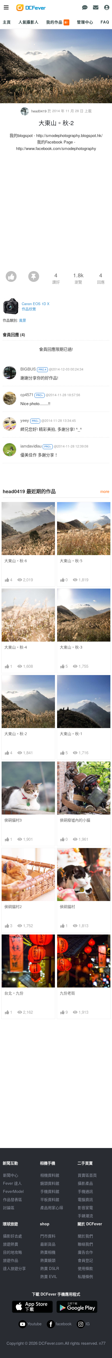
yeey (24, 420)
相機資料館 (49, 1175)
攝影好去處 (12, 1236)
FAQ (105, 22)
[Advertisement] (56, 212)
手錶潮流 (85, 1215)
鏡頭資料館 (49, 1183)
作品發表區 (12, 1199)
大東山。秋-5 (71, 560)
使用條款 (85, 1268)
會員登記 (85, 1260)
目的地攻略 (12, 1252)
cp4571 (26, 394)
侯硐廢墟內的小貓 (75, 820)
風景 (22, 320)
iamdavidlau (31, 446)
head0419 (39, 111)
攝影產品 (85, 1183)
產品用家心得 (51, 1207)
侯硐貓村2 (13, 906)
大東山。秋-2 (15, 733)
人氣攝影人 (28, 22)
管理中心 (85, 22)
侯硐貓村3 (13, 820)
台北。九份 (13, 993)
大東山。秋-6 (15, 560)
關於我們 (85, 1236)
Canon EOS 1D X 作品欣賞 (35, 306)
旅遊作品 (10, 1260)
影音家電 (85, 1207)
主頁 (7, 22)
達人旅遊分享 (14, 1268)
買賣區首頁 (87, 1175)
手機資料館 (49, 1191)
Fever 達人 (12, 1183)
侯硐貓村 (67, 906)
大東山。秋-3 (71, 647)
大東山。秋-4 (15, 647)
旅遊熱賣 (10, 1244)
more (104, 491)
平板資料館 (49, 1199)
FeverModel (13, 1191)
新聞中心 (10, 1175)
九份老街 (67, 993)
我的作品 (57, 22)
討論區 (8, 1207)
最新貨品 (47, 1244)
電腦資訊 (85, 1199)
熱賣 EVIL (48, 1276)
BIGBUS (28, 369)
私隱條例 (85, 1276)
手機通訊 (85, 1191)
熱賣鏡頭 (47, 1260)
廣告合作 (85, 1252)
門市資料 (47, 1236)
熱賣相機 (47, 1252)
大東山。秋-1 (71, 733)
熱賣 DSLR (49, 1268)
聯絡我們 (85, 1244)
